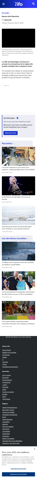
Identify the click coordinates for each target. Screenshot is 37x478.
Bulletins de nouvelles (9, 352)
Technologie (6, 399)
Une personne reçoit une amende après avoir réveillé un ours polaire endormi (16, 228)
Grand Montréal (7, 419)
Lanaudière (6, 422)
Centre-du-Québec (8, 412)
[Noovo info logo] (18, 4)
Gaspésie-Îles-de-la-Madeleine (12, 441)
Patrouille (5, 387)
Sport (4, 397)
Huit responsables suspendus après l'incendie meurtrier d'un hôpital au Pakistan (18, 322)
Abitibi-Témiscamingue (9, 407)
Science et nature (8, 392)
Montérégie (6, 434)
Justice (4, 385)
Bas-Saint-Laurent (8, 410)
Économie (5, 377)
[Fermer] (34, 449)
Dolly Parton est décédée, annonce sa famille (16, 198)
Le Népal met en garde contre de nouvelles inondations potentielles (18, 263)
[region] (18, 462)
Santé (4, 389)
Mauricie (5, 424)
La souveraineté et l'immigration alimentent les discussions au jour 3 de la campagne (18, 293)
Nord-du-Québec (8, 426)
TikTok (4, 364)
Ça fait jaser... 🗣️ (11, 118)
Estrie (4, 417)
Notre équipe (6, 350)
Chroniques (6, 355)
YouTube (5, 362)
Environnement (7, 380)
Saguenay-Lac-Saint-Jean (10, 443)
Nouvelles (5, 13)
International (6, 382)
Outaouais (5, 436)
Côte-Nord (5, 429)
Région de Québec (8, 438)
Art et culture (6, 375)
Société (4, 394)
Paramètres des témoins (10, 367)
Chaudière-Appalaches (9, 415)
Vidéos (4, 357)
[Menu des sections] (4, 4)
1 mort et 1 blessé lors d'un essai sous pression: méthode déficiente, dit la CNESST (18, 168)
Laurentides (6, 431)
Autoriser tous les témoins (18, 474)
